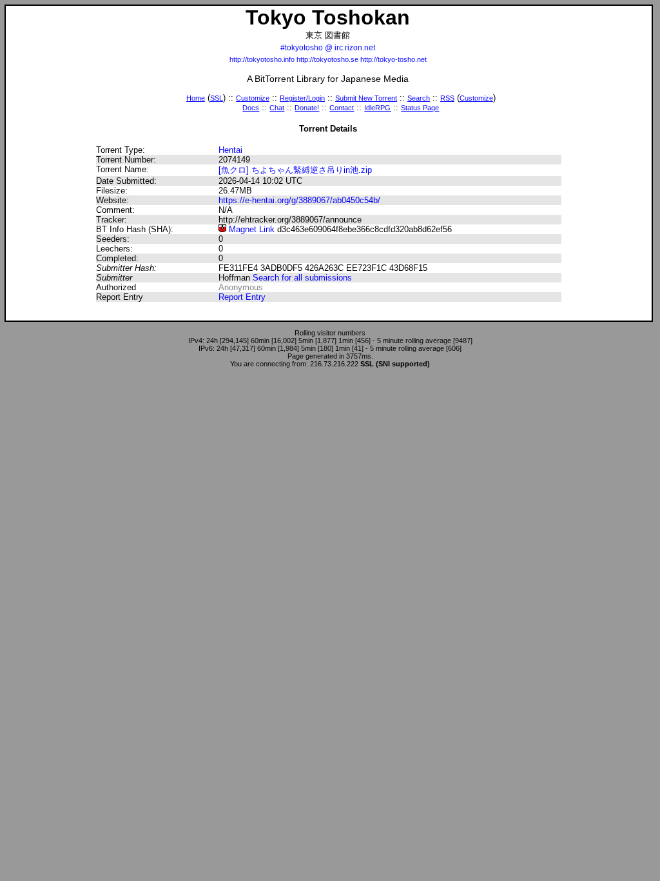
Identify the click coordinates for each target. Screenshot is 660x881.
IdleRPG (377, 108)
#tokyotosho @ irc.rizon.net (327, 47)
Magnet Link (250, 229)
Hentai (230, 150)
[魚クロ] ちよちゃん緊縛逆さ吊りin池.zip (295, 170)
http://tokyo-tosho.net (393, 59)
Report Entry (242, 297)
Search (418, 98)
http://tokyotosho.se (327, 59)
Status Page (420, 108)
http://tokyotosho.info (262, 59)
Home (195, 98)
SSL (216, 98)
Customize (252, 98)
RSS (447, 98)
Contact (341, 108)
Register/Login (302, 98)
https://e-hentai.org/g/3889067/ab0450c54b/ (299, 200)
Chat (276, 108)
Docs (250, 108)
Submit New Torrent (366, 98)
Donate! (307, 108)
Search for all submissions (302, 277)
